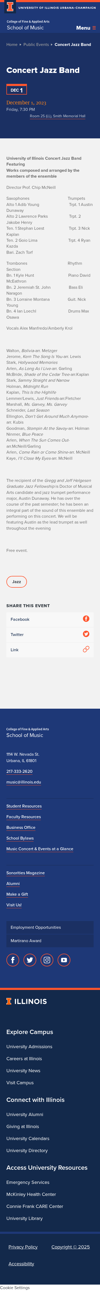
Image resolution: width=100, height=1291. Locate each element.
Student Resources (24, 806)
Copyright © (70, 1246)
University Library (24, 1218)
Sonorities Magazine (25, 873)
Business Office (20, 827)
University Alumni (24, 1114)
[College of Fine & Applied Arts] (28, 21)
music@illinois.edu (23, 782)
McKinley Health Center (31, 1194)
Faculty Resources (23, 817)
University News (23, 1070)
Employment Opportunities (36, 927)
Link (14, 650)
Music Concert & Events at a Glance (39, 849)
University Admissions (29, 1046)
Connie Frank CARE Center (34, 1206)
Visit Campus (20, 1082)
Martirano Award (26, 941)
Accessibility (21, 1263)
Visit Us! (14, 905)
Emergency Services (27, 1182)
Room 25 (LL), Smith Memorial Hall (57, 116)
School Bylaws (20, 838)
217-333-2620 (19, 771)
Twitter (17, 634)
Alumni (13, 883)
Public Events (36, 44)
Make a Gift (17, 894)
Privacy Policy (23, 1246)
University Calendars (27, 1138)
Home (12, 44)
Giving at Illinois (22, 1126)
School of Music (25, 27)
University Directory (27, 1150)
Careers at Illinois (24, 1058)
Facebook (20, 619)
